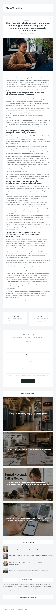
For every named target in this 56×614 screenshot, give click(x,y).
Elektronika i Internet (28, 20)
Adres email (28, 361)
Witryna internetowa (28, 368)
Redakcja (24, 33)
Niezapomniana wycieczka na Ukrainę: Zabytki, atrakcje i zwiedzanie (29, 570)
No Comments (9, 303)
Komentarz (28, 341)
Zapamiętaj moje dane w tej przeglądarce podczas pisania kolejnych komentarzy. (28, 375)
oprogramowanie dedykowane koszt (32, 300)
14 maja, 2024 (32, 33)
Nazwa (28, 354)
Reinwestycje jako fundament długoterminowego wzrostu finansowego (30, 549)
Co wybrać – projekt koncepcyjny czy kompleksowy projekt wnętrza (28, 449)
